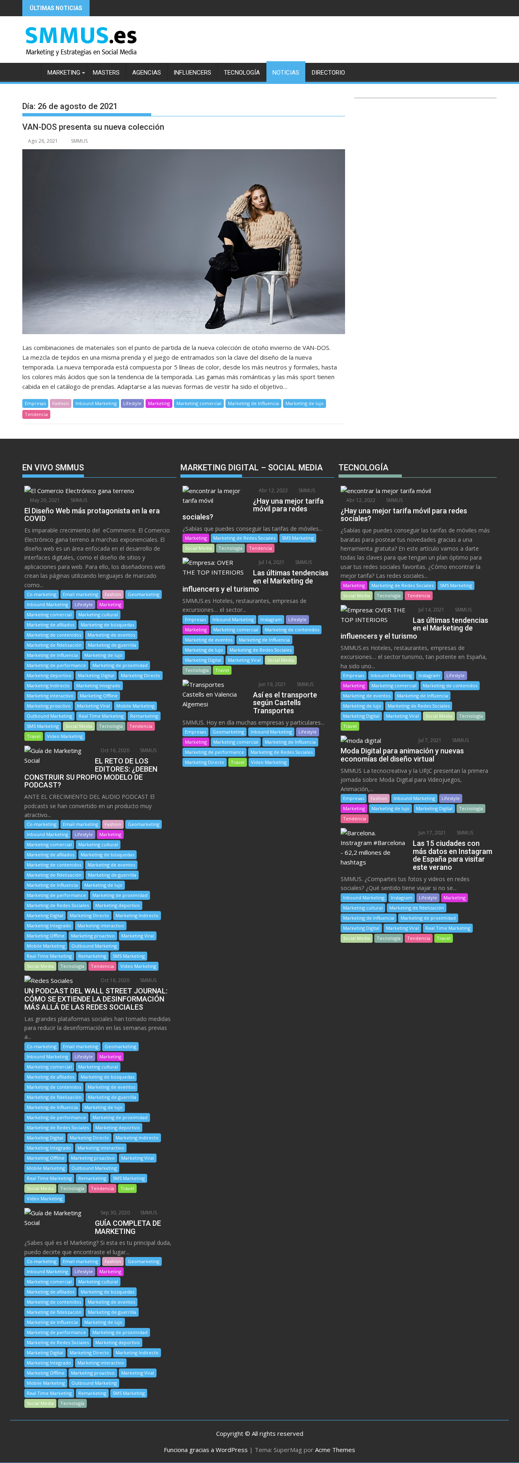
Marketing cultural (98, 614)
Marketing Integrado (98, 685)
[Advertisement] (425, 177)
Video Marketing (65, 736)
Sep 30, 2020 (114, 1212)
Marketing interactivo (50, 696)
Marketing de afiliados (50, 625)
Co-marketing (41, 594)
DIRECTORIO (328, 72)
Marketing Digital (96, 675)
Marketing (159, 403)
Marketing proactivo (49, 706)
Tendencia (36, 414)
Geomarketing (143, 594)
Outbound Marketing (49, 716)
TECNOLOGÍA (242, 72)
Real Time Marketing (101, 716)
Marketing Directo (140, 675)
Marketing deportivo (49, 675)
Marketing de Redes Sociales (58, 905)
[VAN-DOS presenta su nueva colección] (183, 241)
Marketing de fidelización (54, 645)
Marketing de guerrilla (112, 645)
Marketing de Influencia (253, 403)
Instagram (271, 619)
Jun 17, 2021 (431, 832)
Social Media (78, 726)
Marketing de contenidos (54, 635)
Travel (34, 736)
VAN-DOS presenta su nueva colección (93, 127)
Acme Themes (335, 1450)
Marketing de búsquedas (107, 625)
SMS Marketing (43, 726)
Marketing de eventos (111, 635)
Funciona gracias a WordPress (206, 1450)
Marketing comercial (198, 403)
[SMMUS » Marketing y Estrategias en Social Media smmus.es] (30, 71)
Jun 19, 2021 (271, 684)
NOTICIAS (285, 72)
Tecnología (111, 726)
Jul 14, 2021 (271, 562)
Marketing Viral (93, 706)
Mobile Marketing (135, 706)
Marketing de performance (56, 665)
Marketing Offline (99, 696)
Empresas (35, 403)
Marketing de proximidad (120, 665)
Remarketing (144, 716)
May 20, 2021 (44, 500)
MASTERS (106, 72)
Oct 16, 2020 (114, 750)
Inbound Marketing (96, 403)
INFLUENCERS (192, 72)
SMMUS (79, 140)
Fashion (60, 403)
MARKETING (63, 72)
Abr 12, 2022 (272, 490)
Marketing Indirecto (48, 685)
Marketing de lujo (304, 403)
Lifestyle (132, 403)
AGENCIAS (146, 72)
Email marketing (80, 594)
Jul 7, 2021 (429, 740)
